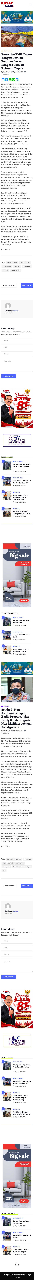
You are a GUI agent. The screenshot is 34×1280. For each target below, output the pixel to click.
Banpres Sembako (12, 262)
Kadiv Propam (19, 863)
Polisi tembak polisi (26, 867)
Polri (4, 870)
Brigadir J (18, 859)
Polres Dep (17, 266)
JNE (28, 262)
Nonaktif (15, 867)
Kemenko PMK (7, 266)
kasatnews (6, 72)
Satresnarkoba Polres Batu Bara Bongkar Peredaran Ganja (20, 497)
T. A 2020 (5, 270)
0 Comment (5, 74)
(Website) (15, 310)
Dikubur (22, 262)
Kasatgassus (6, 867)
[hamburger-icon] (31, 4)
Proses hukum (27, 266)
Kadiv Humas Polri (8, 863)
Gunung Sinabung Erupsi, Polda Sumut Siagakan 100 (21, 466)
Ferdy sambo (27, 859)
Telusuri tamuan (15, 270)
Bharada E (10, 859)
